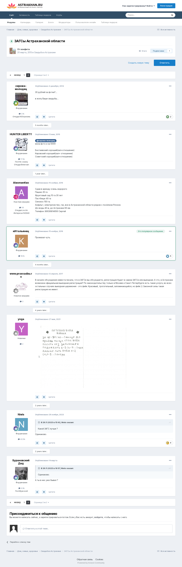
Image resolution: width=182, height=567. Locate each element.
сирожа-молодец (21, 87)
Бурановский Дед (21, 462)
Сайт (11, 15)
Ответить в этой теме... (37, 528)
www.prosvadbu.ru (21, 275)
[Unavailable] (83, 356)
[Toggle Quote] (39, 422)
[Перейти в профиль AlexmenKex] (21, 192)
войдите (98, 517)
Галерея (39, 22)
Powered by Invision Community (91, 563)
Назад (17, 75)
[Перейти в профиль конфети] (13, 51)
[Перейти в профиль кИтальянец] (21, 241)
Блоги (51, 22)
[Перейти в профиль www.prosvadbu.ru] (21, 286)
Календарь (25, 22)
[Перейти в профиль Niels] (21, 424)
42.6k (22, 439)
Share (143, 51)
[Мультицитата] (44, 117)
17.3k (22, 159)
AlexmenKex (21, 182)
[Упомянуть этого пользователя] (37, 117)
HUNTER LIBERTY (21, 134)
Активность (24, 15)
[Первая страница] (10, 75)
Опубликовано (49, 86)
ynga (21, 319)
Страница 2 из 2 (41, 75)
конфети (25, 49)
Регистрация (166, 6)
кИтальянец (21, 231)
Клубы (59, 15)
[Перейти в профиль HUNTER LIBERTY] (21, 144)
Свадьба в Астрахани (45, 52)
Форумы (11, 22)
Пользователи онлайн (86, 22)
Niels (21, 414)
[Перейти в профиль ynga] (21, 329)
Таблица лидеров (109, 22)
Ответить (164, 63)
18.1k (22, 256)
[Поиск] (172, 15)
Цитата (52, 117)
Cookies (99, 559)
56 (22, 207)
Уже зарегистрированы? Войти (138, 6)
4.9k (22, 488)
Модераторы (64, 22)
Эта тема (161, 15)
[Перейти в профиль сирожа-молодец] (21, 99)
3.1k (22, 114)
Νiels (63, 422)
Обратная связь (85, 559)
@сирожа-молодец (46, 141)
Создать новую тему (138, 63)
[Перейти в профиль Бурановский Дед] (21, 473)
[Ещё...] (170, 86)
